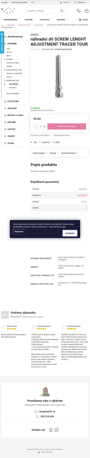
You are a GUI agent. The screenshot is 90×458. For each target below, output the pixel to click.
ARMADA (35, 34)
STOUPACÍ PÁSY (13, 63)
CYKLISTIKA (13, 101)
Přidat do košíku (67, 126)
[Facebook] (51, 430)
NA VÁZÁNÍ (13, 84)
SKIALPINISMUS (13, 93)
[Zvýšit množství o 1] (44, 126)
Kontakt (4, 2)
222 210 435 (79, 11)
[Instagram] (56, 430)
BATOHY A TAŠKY (16, 115)
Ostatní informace (68, 153)
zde (64, 227)
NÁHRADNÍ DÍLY (13, 81)
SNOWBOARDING (15, 37)
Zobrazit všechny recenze (33, 317)
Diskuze (53, 153)
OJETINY (12, 129)
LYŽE (8, 49)
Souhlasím (70, 233)
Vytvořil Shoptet (46, 452)
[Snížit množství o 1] (36, 126)
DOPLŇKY (12, 122)
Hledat (62, 11)
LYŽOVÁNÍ (12, 44)
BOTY (9, 56)
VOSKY (9, 66)
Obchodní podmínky (19, 2)
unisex (84, 201)
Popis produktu (39, 153)
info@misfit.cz (47, 411)
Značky (11, 143)
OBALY (9, 77)
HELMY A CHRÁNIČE (15, 73)
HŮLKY (9, 52)
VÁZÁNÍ (10, 59)
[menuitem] (11, 20)
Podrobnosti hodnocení (63, 49)
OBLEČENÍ (12, 108)
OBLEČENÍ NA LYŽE (14, 70)
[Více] (83, 20)
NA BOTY (13, 88)
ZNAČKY (11, 136)
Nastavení (19, 231)
